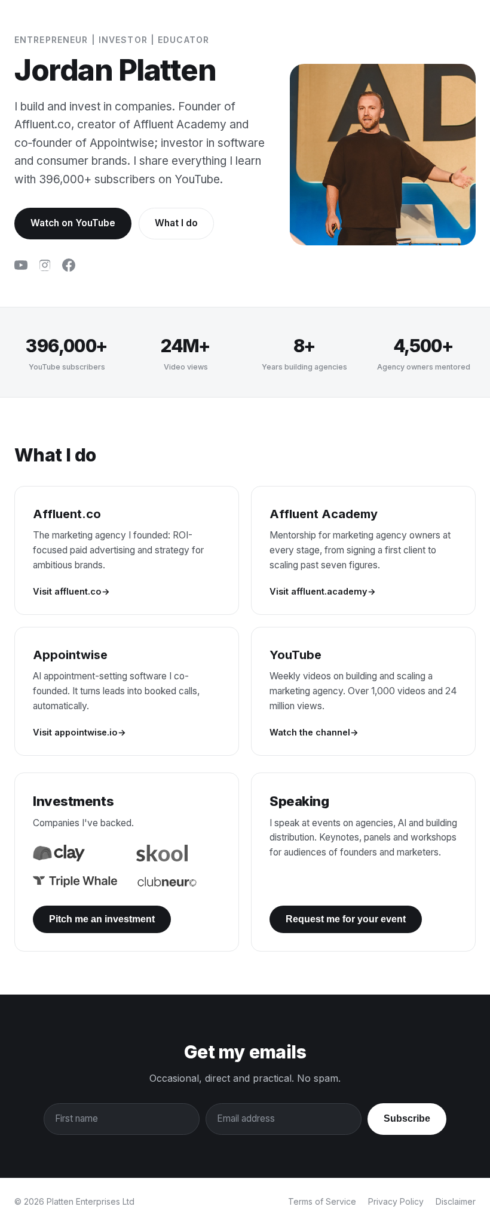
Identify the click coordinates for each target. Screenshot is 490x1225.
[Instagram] (44, 267)
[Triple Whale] (75, 882)
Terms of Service (322, 1201)
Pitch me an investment (102, 919)
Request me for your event (346, 919)
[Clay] (59, 853)
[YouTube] (20, 267)
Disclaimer (456, 1201)
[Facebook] (68, 267)
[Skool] (162, 853)
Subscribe (407, 1118)
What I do (176, 223)
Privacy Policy (396, 1201)
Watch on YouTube (72, 223)
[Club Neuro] (167, 881)
